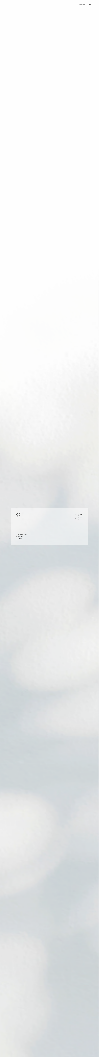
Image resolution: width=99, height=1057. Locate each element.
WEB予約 (83, 4)
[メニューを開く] (91, 4)
